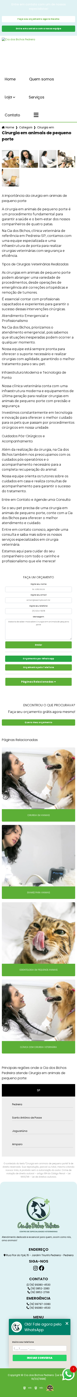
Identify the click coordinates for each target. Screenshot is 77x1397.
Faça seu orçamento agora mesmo (38, 19)
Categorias (25, 127)
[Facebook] (42, 1268)
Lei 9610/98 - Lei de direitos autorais (46, 1175)
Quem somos (41, 79)
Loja (8, 97)
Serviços (36, 97)
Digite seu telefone (38, 606)
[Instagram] (35, 1268)
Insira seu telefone (23, 1342)
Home (10, 79)
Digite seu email (39, 595)
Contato (12, 115)
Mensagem (38, 616)
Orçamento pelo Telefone (38, 667)
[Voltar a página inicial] (38, 54)
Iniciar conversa (39, 1358)
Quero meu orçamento (38, 722)
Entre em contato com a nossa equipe (38, 28)
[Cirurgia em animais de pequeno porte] (10, 159)
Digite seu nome (39, 584)
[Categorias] (36, 115)
